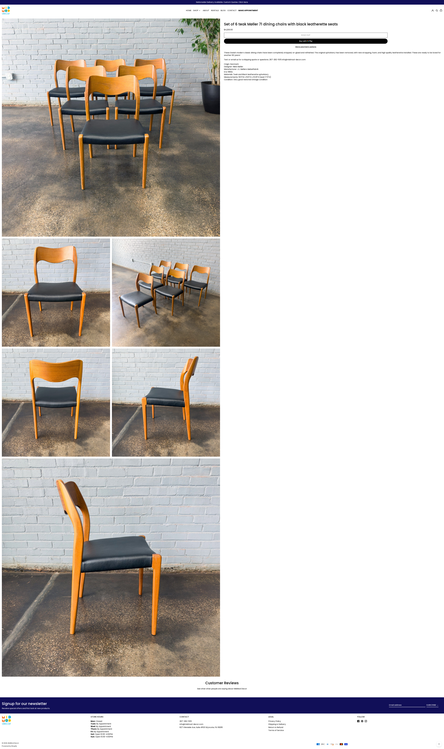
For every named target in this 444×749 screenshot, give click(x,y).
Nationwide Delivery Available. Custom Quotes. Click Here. (222, 2)
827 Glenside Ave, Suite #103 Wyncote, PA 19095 (201, 727)
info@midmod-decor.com (191, 724)
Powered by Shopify (9, 746)
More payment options (305, 47)
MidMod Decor (13, 743)
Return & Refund (275, 727)
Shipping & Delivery (277, 724)
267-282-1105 (186, 721)
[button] (437, 10)
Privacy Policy (274, 721)
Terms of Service (276, 730)
